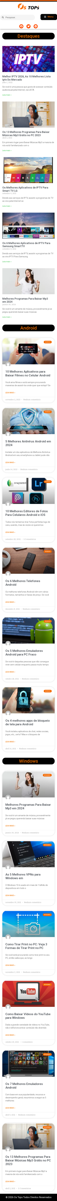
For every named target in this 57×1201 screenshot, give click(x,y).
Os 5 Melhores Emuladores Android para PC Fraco (24, 652)
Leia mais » (7, 95)
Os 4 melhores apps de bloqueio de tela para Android (27, 722)
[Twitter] (28, 26)
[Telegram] (36, 26)
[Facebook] (21, 26)
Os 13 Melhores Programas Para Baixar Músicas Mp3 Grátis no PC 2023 (26, 133)
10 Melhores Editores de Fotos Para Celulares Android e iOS (26, 513)
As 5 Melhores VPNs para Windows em (22, 876)
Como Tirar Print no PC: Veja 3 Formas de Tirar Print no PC (26, 946)
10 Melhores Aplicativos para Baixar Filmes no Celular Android (27, 373)
